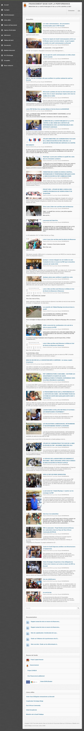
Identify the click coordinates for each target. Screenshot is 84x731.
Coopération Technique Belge (34, 701)
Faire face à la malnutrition (50, 514)
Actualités (7, 60)
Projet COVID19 (32, 670)
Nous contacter (8, 65)
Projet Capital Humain (37, 659)
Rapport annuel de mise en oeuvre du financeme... (45, 621)
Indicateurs (7, 35)
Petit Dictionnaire (9, 15)
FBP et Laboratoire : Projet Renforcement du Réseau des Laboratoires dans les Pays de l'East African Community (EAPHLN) (58, 530)
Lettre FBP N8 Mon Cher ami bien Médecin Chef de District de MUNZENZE (47, 109)
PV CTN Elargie (8, 55)
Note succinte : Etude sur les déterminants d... (44, 644)
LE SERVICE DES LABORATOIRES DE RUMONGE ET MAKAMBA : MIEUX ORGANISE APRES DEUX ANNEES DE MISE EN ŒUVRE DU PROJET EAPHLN (59, 460)
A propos (6, 10)
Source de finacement (10, 25)
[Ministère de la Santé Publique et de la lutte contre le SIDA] (25, 7)
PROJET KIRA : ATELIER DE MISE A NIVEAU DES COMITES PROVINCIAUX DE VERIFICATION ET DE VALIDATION (57, 191)
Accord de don (47, 592)
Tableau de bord (8, 40)
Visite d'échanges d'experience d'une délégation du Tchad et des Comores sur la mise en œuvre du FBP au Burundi (59, 564)
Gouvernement (34, 665)
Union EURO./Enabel (46, 681)
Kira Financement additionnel (36, 676)
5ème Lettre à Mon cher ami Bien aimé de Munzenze (58, 206)
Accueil (6, 5)
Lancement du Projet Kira (50, 220)
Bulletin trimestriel (9, 50)
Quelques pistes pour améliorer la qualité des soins (58, 277)
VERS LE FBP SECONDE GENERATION (54, 474)
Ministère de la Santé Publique (35, 714)
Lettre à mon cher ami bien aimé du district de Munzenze (59, 239)
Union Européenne (31, 710)
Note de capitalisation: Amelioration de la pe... (44, 633)
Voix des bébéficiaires (49, 579)
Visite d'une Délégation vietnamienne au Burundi (40, 696)
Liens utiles (7, 20)
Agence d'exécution (10, 30)
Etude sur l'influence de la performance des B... (44, 638)
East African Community (33, 705)
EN (79, 11)
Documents (7, 45)
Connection (71, 10)
